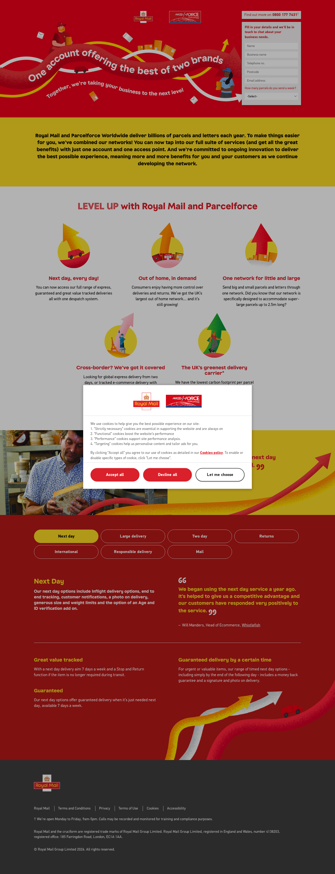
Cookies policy (211, 453)
